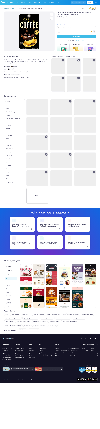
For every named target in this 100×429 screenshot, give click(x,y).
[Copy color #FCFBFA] (13, 69)
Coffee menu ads (26, 314)
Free (30, 348)
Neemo (15, 66)
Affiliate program (6, 354)
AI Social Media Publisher (61, 350)
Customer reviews (6, 359)
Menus (6, 314)
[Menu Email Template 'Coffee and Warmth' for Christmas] (26, 274)
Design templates (19, 348)
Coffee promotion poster (79, 318)
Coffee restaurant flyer (38, 314)
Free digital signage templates (62, 318)
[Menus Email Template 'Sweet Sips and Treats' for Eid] (39, 297)
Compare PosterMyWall (88, 344)
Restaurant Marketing (34, 330)
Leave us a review (6, 355)
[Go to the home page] (6, 2)
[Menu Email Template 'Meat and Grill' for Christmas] (90, 274)
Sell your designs (6, 357)
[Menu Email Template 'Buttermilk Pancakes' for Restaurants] (64, 274)
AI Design (57, 348)
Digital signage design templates (13, 318)
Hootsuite (93, 352)
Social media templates (20, 352)
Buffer (92, 350)
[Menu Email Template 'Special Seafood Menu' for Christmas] (51, 274)
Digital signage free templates (30, 318)
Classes (41, 350)
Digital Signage (22, 330)
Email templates (19, 350)
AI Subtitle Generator (74, 348)
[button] (51, 14)
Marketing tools (19, 355)
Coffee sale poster (27, 325)
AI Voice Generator (73, 350)
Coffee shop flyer (9, 321)
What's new (5, 350)
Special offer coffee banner (39, 321)
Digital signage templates (47, 318)
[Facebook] (81, 338)
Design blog (42, 352)
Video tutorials (42, 348)
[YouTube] (95, 338)
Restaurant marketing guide (45, 355)
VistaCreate (85, 350)
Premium (31, 350)
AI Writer (57, 354)
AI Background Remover (74, 352)
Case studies (5, 352)
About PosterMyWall (7, 348)
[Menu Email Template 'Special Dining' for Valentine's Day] (77, 274)
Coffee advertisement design (23, 321)
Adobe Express (85, 352)
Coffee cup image (52, 325)
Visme (92, 348)
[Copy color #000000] (9, 69)
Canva (83, 348)
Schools (31, 355)
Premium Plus (32, 352)
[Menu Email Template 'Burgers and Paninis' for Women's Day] (26, 297)
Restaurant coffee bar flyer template (56, 314)
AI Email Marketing (59, 352)
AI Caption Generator (74, 355)
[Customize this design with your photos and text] (29, 31)
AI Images (57, 355)
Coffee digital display (54, 321)
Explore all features (19, 357)
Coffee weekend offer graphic (69, 321)
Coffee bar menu (15, 314)
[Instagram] (86, 338)
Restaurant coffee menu (73, 314)
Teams (30, 354)
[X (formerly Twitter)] (90, 338)
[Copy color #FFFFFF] (11, 69)
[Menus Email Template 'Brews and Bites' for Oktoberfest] (51, 297)
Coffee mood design (40, 325)
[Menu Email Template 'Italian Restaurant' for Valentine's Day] (77, 297)
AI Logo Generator (73, 354)
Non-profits (32, 357)
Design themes (19, 354)
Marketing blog (42, 354)
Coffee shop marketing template (13, 325)
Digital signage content (87, 314)
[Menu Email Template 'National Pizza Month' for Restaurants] (64, 297)
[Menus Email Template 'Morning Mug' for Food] (39, 274)
